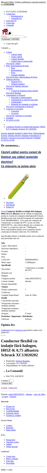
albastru (29, 394)
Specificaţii (10, 205)
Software (29, 138)
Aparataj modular (18, 75)
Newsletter (10, 463)
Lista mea (10, 461)
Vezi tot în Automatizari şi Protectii (19, 107)
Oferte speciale (12, 447)
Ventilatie (9, 118)
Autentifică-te (16, 18)
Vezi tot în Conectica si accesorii (19, 116)
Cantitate (4, 381)
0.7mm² (5, 397)
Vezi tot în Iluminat (13, 93)
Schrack (13, 397)
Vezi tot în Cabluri (13, 63)
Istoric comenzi (12, 459)
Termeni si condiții (13, 415)
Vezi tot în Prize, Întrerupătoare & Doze (21, 77)
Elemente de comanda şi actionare (24, 104)
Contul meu (10, 456)
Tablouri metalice (18, 84)
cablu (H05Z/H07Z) (16, 394)
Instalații (18, 133)
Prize (13, 68)
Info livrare (10, 409)
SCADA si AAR (12, 120)
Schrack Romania (23, 361)
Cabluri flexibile (17, 59)
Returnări (9, 428)
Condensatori (16, 102)
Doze (13, 73)
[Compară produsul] (5, 335)
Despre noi (10, 406)
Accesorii (15, 113)
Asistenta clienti (12, 413)
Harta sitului (11, 430)
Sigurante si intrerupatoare (21, 97)
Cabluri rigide (16, 54)
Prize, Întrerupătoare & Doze (17, 66)
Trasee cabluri (16, 57)
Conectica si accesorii (14, 109)
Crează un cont (20, 330)
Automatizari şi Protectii (15, 95)
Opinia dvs (13, 388)
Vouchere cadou (12, 442)
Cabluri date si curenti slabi (21, 61)
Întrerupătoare (16, 70)
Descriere (10, 202)
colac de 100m (39, 394)
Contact (9, 425)
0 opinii (4, 388)
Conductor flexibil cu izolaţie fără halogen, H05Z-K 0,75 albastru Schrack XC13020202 (26, 128)
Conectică (15, 111)
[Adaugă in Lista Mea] (2, 335)
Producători (10, 440)
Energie (4, 133)
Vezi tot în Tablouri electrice (17, 86)
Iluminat (9, 88)
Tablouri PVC (16, 82)
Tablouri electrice (13, 79)
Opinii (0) (10, 207)
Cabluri (9, 52)
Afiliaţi (9, 444)
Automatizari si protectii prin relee (24, 100)
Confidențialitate (12, 411)
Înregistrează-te (17, 16)
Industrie (11, 133)
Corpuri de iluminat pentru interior (24, 91)
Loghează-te (6, 330)
